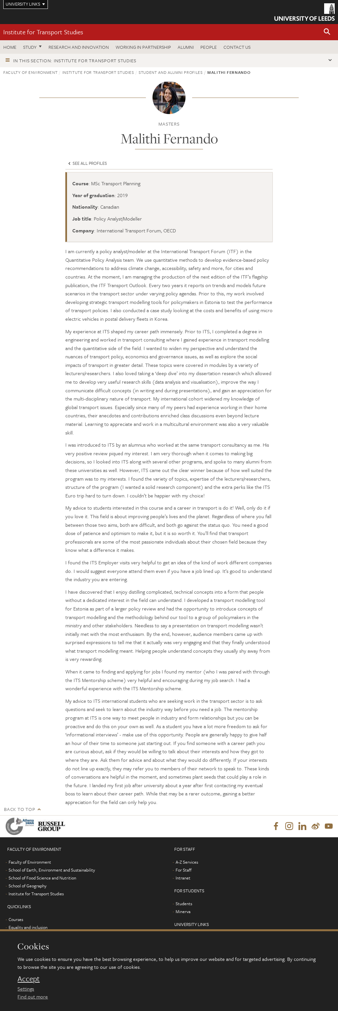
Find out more (32, 996)
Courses (16, 919)
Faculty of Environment (30, 72)
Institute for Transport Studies (43, 31)
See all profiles (89, 163)
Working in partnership (143, 47)
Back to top (19, 809)
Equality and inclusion (28, 927)
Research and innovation (79, 47)
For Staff (183, 870)
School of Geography (28, 885)
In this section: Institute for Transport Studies (74, 60)
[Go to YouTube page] (329, 826)
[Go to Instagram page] (289, 826)
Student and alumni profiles (171, 72)
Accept (28, 979)
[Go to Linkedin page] (302, 826)
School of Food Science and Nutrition (42, 878)
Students (184, 903)
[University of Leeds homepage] (304, 12)
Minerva (183, 911)
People (208, 47)
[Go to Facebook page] (276, 826)
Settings (25, 988)
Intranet (183, 878)
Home (10, 47)
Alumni (186, 47)
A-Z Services (187, 862)
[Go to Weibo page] (316, 826)
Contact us (237, 47)
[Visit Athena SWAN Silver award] (21, 826)
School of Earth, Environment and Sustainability (52, 870)
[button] (327, 32)
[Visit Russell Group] (52, 826)
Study (30, 47)
